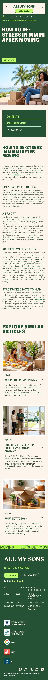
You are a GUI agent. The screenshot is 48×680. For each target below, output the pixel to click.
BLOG (18, 593)
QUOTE (19, 602)
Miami (26, 17)
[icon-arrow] (41, 379)
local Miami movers (18, 174)
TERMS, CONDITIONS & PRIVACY (34, 595)
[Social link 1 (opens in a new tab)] (20, 670)
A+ (12, 661)
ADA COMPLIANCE (36, 602)
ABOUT (7, 593)
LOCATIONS (9, 605)
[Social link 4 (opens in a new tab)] (36, 670)
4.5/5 (13, 651)
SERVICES (8, 602)
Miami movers (40, 298)
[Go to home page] (3, 17)
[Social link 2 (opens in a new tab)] (25, 670)
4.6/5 (13, 642)
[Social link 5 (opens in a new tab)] (42, 670)
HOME (7, 587)
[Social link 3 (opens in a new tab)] (31, 670)
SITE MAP (20, 605)
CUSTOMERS (21, 587)
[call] (41, 6)
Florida (14, 17)
